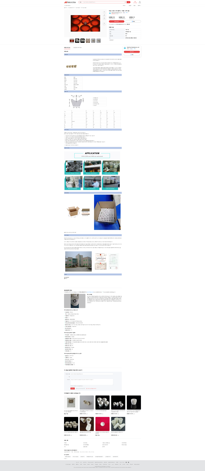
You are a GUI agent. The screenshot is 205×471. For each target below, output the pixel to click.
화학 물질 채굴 (66, 444)
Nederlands (116, 464)
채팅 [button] (134, 21)
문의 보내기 (116, 21)
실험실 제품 (85, 446)
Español (88, 464)
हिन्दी (120, 464)
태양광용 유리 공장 (90, 456)
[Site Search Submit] (128, 2)
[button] (125, 2)
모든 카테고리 (68, 5)
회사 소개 (77, 462)
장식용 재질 (85, 442)
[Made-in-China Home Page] (70, 2)
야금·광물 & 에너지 (71, 7)
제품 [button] (80, 2)
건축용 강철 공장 (67, 456)
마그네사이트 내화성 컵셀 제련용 (100, 410)
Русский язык (105, 464)
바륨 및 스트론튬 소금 (106, 442)
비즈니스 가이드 (122, 462)
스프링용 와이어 (108, 456)
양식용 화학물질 (86, 444)
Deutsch (92, 464)
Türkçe (127, 464)
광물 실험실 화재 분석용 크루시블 (85, 432)
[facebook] (126, 462)
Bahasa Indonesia (136, 464)
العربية (113, 464)
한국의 (109, 464)
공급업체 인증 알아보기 (111, 462)
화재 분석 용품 (124, 444)
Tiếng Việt (131, 464)
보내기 (72, 388)
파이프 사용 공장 (75, 456)
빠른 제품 (105, 462)
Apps (134, 5)
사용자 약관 (84, 462)
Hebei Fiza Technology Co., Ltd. (116, 12)
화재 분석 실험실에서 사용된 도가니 (117, 432)
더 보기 (65, 458)
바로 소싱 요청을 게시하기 (91, 388)
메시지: (69, 379)
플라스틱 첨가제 (105, 444)
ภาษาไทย (123, 464)
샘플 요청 (128, 24)
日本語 (81, 464)
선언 (81, 462)
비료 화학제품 (124, 442)
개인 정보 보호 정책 (90, 462)
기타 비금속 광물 (83, 7)
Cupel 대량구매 (115, 456)
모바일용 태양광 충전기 (99, 456)
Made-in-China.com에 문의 (99, 462)
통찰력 (117, 462)
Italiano (100, 464)
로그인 (140, 2)
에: (69, 376)
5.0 (128, 48)
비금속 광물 (78, 7)
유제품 (65, 442)
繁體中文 (77, 464)
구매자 (124, 5)
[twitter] (128, 462)
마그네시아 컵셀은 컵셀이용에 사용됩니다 (71, 432)
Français (84, 464)
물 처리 (103, 446)
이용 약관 (123, 467)
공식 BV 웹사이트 (90, 292)
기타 (65, 446)
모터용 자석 (82, 456)
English (69, 464)
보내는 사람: (68, 373)
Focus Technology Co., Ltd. (104, 466)
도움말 (130, 5)
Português (96, 464)
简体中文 (73, 464)
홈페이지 (65, 7)
